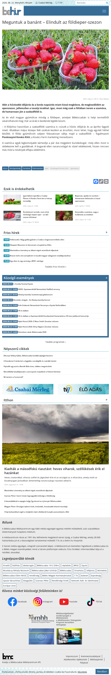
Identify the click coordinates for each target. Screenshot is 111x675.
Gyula (84, 565)
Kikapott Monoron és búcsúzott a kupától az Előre (30, 245)
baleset (84, 575)
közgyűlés (28, 580)
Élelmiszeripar (38, 168)
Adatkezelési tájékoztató (75, 659)
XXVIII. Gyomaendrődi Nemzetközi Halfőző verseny (39, 289)
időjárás (90, 570)
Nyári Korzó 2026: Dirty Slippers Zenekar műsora (38, 326)
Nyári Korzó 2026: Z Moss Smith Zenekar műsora (38, 321)
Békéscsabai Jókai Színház (44, 570)
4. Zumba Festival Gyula (23, 284)
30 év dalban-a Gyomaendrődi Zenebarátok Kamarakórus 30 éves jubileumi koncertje (53, 316)
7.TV (60, 2)
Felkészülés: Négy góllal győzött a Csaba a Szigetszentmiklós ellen (37, 239)
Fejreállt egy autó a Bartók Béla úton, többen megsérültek (28, 366)
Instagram (47, 601)
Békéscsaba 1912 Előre (48, 565)
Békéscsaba (65, 570)
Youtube (73, 601)
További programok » (55, 342)
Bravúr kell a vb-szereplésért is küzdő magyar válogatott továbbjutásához (40, 255)
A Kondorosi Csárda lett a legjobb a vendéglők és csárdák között (30, 361)
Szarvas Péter (42, 580)
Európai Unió (9, 585)
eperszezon (75, 168)
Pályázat (84, 662)
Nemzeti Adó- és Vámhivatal (84, 580)
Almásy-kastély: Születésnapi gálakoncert (35, 294)
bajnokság (96, 575)
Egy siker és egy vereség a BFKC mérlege (26, 261)
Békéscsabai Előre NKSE (14, 575)
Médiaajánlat (96, 659)
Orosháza (79, 570)
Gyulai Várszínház (11, 580)
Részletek (82, 672)
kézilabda (102, 570)
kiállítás (16, 565)
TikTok (98, 601)
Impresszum (72, 656)
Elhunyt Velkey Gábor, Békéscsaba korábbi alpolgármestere (28, 355)
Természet (26, 168)
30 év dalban (23, 310)
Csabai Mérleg (45, 2)
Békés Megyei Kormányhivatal (56, 575)
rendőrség (34, 575)
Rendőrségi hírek (60, 580)
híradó (6, 565)
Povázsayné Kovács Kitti (59, 168)
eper (46, 168)
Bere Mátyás (104, 99)
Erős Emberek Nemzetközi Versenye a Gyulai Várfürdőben (42, 305)
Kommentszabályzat (90, 656)
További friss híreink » (55, 266)
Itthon (5, 168)
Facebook (22, 601)
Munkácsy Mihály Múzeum (16, 570)
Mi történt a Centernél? (13, 377)
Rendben (102, 671)
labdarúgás (28, 565)
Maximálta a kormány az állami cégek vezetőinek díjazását (34, 250)
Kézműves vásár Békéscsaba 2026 (32, 332)
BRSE (76, 565)
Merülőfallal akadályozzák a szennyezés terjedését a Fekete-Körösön (32, 371)
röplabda (66, 565)
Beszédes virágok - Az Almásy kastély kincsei (31, 300)
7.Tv (76, 575)
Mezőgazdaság (15, 168)
